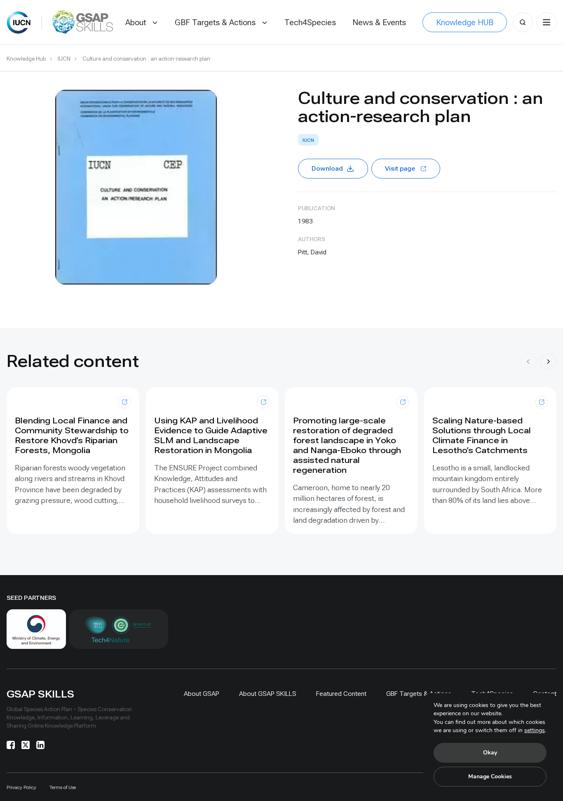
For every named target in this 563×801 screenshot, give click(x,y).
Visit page (400, 168)
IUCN (64, 58)
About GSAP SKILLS (267, 694)
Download (327, 168)
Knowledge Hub (26, 58)
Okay (490, 752)
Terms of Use (62, 787)
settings (534, 730)
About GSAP (201, 694)
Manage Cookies (490, 776)
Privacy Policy (21, 787)
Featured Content (341, 694)
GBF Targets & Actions (418, 694)
